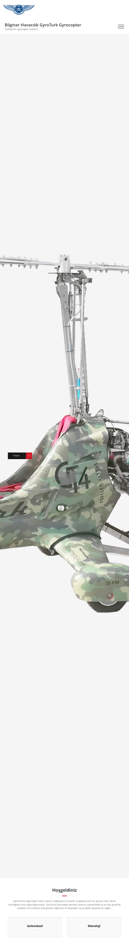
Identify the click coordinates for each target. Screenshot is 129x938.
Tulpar (16, 456)
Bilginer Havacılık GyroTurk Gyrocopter (43, 25)
